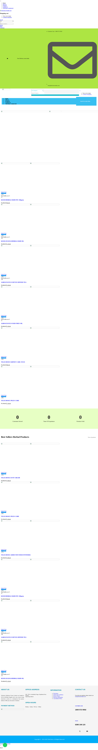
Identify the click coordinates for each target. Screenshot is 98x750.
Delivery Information (58, 697)
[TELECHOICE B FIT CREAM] (30, 444)
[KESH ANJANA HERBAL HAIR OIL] (30, 204)
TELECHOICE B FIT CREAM (10, 477)
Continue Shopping (7, 17)
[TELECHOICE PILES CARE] (30, 366)
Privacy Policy (56, 696)
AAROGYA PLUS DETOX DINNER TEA (13, 282)
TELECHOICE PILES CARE (10, 400)
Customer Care (79, 705)
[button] (3, 193)
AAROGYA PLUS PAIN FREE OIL (12, 323)
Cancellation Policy (57, 698)
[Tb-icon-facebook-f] (1, 58)
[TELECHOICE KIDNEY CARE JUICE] (30, 328)
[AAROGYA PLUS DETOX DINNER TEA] (30, 245)
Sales (76, 720)
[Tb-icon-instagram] (4, 58)
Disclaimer (55, 693)
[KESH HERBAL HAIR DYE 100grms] (30, 163)
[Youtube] (7, 58)
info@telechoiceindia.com (80, 696)
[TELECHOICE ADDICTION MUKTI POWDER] (30, 521)
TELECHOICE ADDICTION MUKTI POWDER (15, 555)
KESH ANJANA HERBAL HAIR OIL (12, 241)
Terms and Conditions (58, 694)
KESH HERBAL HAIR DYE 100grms (12, 200)
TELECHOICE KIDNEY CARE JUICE (13, 362)
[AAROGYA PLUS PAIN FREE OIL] (30, 287)
